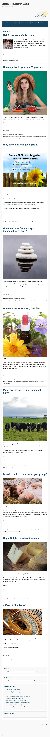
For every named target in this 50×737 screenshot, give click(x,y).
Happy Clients (33, 22)
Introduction (16, 219)
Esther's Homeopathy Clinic (15, 3)
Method (14, 58)
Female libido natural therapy (9, 529)
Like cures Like (38, 136)
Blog (38, 22)
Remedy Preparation (9, 138)
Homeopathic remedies (28, 136)
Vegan (17, 138)
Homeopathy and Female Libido (22, 529)
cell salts (6, 381)
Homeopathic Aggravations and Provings (15, 706)
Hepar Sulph (13, 598)
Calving (13, 465)
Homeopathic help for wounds (13, 693)
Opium (11, 467)
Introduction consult (25, 221)
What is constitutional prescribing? (14, 704)
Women (21, 527)
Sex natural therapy (16, 531)
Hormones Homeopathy (38, 529)
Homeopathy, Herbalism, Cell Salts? (22, 308)
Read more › (6, 54)
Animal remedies (7, 136)
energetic (11, 60)
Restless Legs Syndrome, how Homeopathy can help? (18, 702)
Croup (10, 598)
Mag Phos (4, 467)
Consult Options (12, 22)
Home (3, 22)
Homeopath (7, 219)
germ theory (11, 300)
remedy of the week (15, 596)
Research (41, 22)
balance (6, 300)
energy (14, 60)
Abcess (6, 598)
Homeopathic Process (21, 136)
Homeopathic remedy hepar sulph (26, 598)
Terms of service (5, 25)
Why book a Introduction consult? (21, 144)
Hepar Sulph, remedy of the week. (21, 538)
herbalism (26, 381)
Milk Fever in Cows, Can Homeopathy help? (23, 391)
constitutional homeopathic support (11, 204)
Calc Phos (9, 465)
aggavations (6, 60)
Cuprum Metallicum (20, 465)
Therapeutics (23, 463)
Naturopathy (5, 383)
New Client (30, 221)
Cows (9, 463)
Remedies (16, 134)
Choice (11, 136)
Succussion (14, 138)
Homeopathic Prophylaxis (31, 465)
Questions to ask (34, 221)
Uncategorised (18, 58)
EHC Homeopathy (15, 136)
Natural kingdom (43, 136)
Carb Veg (15, 465)
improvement (33, 300)
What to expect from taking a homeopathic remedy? (18, 229)
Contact (17, 22)
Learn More (28, 22)
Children (7, 58)
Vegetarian (20, 138)
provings (17, 60)
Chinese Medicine (10, 381)
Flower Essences (22, 381)
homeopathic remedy (23, 300)
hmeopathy (30, 381)
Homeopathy (22, 22)
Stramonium (14, 467)
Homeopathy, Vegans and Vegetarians (23, 67)
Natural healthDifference (39, 381)
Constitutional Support (14, 221)
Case (6, 659)
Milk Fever (7, 467)
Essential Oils (18, 381)
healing (14, 300)
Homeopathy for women (31, 529)
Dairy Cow (25, 465)
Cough (8, 598)
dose (9, 60)
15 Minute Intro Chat (8, 221)
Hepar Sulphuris (18, 598)
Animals (7, 134)
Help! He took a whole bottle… (19, 35)
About (7, 22)
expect (8, 300)
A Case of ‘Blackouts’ (14, 605)
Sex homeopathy (10, 531)
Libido (11, 527)
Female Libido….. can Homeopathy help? (25, 474)
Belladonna (6, 465)
